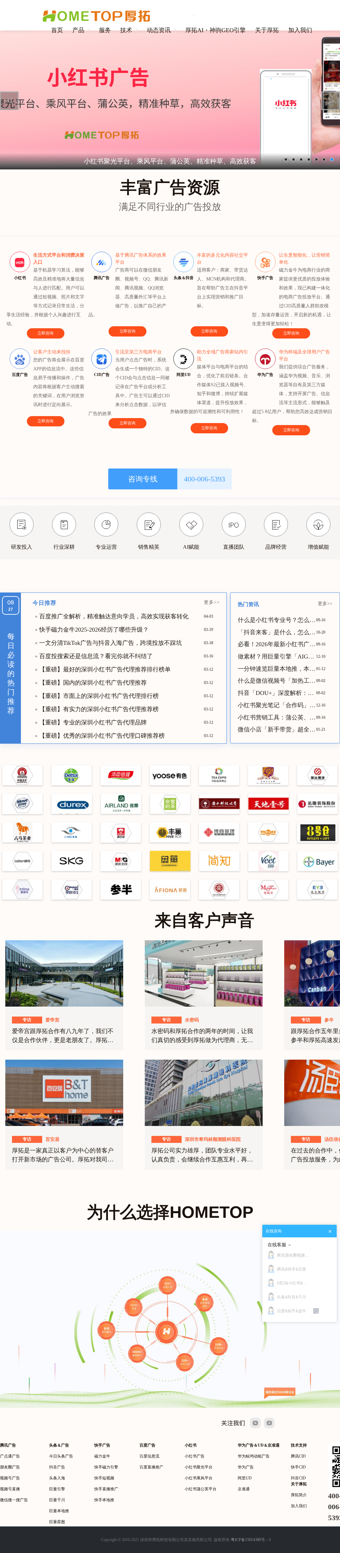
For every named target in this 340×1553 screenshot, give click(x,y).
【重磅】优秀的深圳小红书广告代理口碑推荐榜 (102, 735)
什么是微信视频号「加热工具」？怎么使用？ (277, 680)
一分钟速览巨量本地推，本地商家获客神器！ (277, 668)
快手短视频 (104, 1478)
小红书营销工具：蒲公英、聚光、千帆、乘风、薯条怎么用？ (277, 717)
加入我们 (300, 30)
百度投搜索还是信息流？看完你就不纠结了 (96, 656)
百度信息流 (149, 1456)
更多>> (212, 602)
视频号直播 (10, 1489)
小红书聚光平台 (198, 1467)
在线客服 (277, 1244)
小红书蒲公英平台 (200, 1489)
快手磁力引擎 (106, 1467)
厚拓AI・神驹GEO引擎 (215, 30)
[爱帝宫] (64, 973)
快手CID (298, 1467)
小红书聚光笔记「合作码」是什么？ (277, 705)
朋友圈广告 (10, 1467)
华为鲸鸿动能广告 (254, 1456)
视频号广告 (10, 1478)
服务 (105, 30)
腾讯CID (298, 1456)
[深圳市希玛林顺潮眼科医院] (204, 1092)
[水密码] (204, 973)
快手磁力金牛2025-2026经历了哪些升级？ (94, 629)
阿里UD (245, 1478)
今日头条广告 (61, 1456)
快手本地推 (104, 1500)
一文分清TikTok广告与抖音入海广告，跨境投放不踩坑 (110, 643)
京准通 (244, 1489)
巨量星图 (57, 1522)
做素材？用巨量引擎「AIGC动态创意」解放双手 (277, 656)
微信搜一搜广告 (14, 1500)
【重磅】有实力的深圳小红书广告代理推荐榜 (99, 709)
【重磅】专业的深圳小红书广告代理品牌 (93, 722)
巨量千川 (57, 1500)
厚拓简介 (299, 1495)
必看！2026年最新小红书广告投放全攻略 (277, 644)
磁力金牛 (102, 1456)
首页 (57, 30)
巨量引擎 (57, 1489)
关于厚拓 (267, 30)
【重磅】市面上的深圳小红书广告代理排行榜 (99, 696)
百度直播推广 (151, 1467)
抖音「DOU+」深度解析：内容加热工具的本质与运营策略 (277, 693)
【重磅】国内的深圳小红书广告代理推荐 (93, 682)
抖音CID (298, 1478)
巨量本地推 (59, 1511)
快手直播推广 (106, 1489)
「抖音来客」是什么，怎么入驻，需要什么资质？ (277, 632)
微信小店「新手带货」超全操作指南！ (277, 729)
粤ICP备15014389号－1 (251, 1539)
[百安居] (64, 1092)
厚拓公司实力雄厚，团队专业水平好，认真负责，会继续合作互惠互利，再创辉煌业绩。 (202, 1159)
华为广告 (246, 1467)
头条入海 (57, 1478)
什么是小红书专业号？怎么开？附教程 (277, 620)
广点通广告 (10, 1456)
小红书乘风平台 (198, 1478)
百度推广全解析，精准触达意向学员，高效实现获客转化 (114, 616)
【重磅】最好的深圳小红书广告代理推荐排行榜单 (105, 669)
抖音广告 (57, 1467)
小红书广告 (195, 1456)
